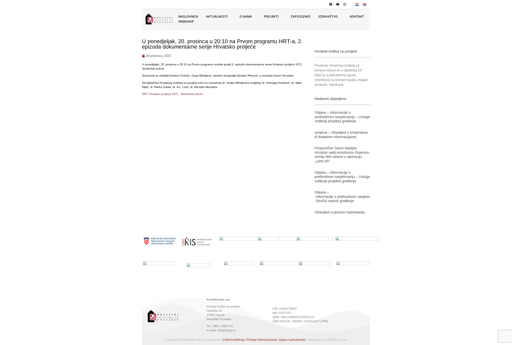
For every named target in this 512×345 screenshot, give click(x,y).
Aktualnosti (217, 16)
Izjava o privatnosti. (292, 339)
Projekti (271, 16)
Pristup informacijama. (262, 339)
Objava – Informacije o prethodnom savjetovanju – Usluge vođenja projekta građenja (342, 117)
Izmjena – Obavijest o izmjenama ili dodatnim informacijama (341, 135)
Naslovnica (188, 16)
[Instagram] (345, 4)
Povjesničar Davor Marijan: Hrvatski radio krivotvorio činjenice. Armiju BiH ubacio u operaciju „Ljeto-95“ (342, 154)
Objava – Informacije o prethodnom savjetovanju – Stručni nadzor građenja (347, 196)
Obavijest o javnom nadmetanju (340, 212)
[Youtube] (338, 4)
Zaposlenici (301, 16)
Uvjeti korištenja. (234, 339)
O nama (246, 16)
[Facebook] (331, 4)
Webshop (186, 21)
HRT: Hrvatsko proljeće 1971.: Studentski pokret (172, 94)
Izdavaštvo (328, 16)
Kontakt (357, 16)
